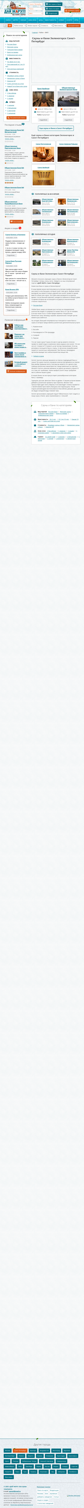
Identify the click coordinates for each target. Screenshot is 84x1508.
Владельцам (53, 13)
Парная (23, 20)
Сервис (61, 20)
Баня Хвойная (43, 89)
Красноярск (73, 1456)
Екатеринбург (10, 1456)
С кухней (50, 439)
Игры (76, 20)
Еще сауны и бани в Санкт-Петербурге (55, 128)
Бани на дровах (12, 52)
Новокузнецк (61, 1461)
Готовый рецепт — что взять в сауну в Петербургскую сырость (20, 365)
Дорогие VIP (11, 81)
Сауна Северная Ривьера (68, 144)
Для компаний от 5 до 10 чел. (15, 65)
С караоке (10, 105)
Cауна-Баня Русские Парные (13, 262)
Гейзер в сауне (38, 356)
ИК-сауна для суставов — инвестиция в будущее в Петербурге (20, 347)
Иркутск (30, 1456)
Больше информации (17, 371)
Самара (65, 1466)
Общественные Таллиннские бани (47, 211)
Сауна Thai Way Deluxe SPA (72, 251)
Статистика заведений (45, 1503)
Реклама (40, 1494)
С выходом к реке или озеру (61, 433)
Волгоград (56, 1451)
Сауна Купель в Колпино (15, 235)
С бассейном (11, 93)
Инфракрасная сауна (14, 55)
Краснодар (61, 1456)
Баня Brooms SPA (12, 289)
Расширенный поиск (17, 118)
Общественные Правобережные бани (14, 203)
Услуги (69, 20)
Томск (17, 1472)
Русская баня (37, 305)
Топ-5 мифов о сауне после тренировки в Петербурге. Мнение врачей (20, 356)
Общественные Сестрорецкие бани (72, 211)
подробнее (43, 120)
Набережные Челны (29, 1461)
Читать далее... (9, 139)
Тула (25, 1472)
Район (8, 20)
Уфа (52, 1472)
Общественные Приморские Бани (72, 201)
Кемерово (49, 1456)
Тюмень (33, 1472)
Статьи (56, 1497)
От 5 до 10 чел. (63, 419)
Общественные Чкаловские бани (47, 222)
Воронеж (67, 1451)
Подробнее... (11, 255)
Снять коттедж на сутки (15, 84)
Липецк (15, 1461)
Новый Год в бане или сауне (17, 86)
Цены (41, 20)
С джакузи (10, 96)
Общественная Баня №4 (14, 168)
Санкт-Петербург (20, 1451)
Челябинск (73, 1472)
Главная (35, 32)
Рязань (55, 1466)
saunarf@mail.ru (15, 1491)
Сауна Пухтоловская (43, 144)
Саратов (74, 1466)
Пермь (38, 1466)
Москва (7, 1451)
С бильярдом (11, 108)
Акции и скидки (42, 1500)
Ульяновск (43, 1472)
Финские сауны (12, 47)
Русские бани (11, 44)
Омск (20, 1466)
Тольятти (8, 1472)
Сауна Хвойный (43, 167)
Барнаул (33, 1451)
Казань (39, 1456)
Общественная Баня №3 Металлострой (14, 131)
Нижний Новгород (46, 1461)
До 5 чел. (53, 419)
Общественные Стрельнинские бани (47, 262)
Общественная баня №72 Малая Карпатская (48, 201)
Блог (46, 1494)
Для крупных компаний (15, 69)
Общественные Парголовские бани (13, 147)
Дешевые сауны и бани (15, 76)
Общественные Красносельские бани (73, 241)
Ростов (47, 1466)
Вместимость (50, 20)
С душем (10, 98)
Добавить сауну (73, 11)
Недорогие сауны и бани (16, 78)
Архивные (53, 1494)
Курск (7, 1461)
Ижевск (21, 1456)
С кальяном (11, 113)
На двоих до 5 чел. (13, 62)
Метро (15, 20)
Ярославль (8, 1477)
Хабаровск (61, 1472)
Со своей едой (50, 437)
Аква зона (32, 20)
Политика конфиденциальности (21, 1505)
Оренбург (29, 1466)
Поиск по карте (54, 9)
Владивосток (44, 1451)
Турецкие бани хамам (15, 50)
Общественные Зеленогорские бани (68, 88)
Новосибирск (9, 1466)
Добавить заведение (44, 1497)
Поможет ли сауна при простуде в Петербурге (19, 337)
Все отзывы (17, 222)
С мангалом (11, 111)
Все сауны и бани (55, 4)
